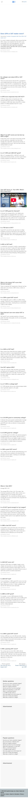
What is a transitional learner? (9, 691)
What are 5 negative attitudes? (10, 686)
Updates (2, 795)
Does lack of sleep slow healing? (10, 695)
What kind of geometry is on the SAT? (11, 689)
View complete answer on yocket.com (8, 362)
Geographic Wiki (14, 36)
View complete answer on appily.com (8, 428)
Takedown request (6, 90)
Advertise (3, 794)
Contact (7, 794)
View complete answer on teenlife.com (9, 239)
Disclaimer (17, 794)
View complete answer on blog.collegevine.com (11, 148)
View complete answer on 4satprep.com (9, 51)
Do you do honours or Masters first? (11, 685)
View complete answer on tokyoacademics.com (11, 223)
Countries (8, 36)
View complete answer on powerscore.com (10, 92)
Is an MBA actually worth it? (9, 692)
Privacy (22, 794)
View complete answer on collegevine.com (10, 379)
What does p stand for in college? (10, 697)
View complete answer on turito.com (8, 256)
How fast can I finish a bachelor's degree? (12, 683)
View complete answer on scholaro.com (9, 107)
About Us (12, 794)
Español (25, 1)
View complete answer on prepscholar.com (10, 292)
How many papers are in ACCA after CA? (12, 694)
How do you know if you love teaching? (11, 688)
